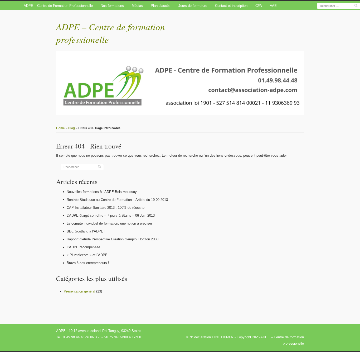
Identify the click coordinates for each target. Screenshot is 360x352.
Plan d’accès (161, 6)
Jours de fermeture (192, 6)
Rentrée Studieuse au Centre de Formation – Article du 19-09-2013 (117, 200)
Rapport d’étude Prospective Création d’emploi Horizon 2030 (112, 239)
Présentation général (79, 291)
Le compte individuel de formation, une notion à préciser (109, 223)
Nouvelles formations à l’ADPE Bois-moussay (102, 192)
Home (60, 128)
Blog (71, 128)
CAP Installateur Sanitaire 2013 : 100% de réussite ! (107, 208)
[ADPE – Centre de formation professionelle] (180, 83)
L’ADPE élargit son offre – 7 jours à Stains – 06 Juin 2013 (111, 215)
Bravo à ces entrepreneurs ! (88, 263)
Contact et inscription (231, 6)
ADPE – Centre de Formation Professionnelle (58, 6)
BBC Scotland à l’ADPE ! (86, 231)
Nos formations (112, 6)
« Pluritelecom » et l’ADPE (87, 255)
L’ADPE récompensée (83, 247)
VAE (273, 6)
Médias (137, 6)
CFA (258, 6)
